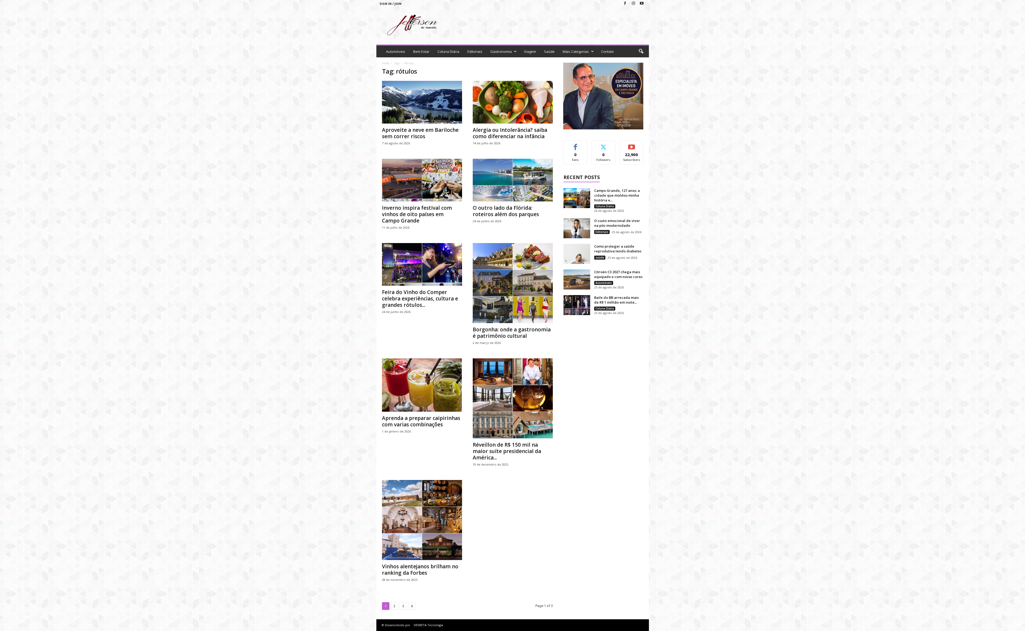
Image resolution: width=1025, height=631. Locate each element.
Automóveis (395, 51)
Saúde (549, 51)
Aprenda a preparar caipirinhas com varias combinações (421, 421)
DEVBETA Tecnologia (428, 625)
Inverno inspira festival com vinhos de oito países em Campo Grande (417, 214)
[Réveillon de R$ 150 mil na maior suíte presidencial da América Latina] (513, 398)
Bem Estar (421, 51)
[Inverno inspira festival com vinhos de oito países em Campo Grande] (422, 180)
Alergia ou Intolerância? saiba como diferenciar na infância (510, 133)
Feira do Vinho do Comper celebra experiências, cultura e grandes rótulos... (420, 298)
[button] (641, 51)
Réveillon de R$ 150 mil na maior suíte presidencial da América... (507, 451)
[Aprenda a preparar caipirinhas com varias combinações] (422, 385)
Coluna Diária (448, 51)
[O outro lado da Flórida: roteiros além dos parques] (513, 180)
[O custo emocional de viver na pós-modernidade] (576, 228)
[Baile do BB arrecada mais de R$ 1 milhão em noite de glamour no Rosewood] (576, 305)
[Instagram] (633, 3)
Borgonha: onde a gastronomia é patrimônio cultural (512, 332)
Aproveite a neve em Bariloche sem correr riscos (420, 133)
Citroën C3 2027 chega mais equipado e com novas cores (618, 274)
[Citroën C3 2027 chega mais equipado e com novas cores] (576, 279)
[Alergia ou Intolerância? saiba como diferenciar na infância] (513, 102)
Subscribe (631, 144)
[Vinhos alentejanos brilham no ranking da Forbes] (422, 520)
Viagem (530, 51)
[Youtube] (641, 3)
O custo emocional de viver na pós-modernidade (617, 223)
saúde (600, 257)
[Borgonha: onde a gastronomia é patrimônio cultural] (513, 283)
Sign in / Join (390, 4)
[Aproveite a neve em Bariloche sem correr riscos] (422, 102)
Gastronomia (501, 51)
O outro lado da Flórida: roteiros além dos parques (506, 211)
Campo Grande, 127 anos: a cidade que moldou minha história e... (617, 195)
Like (575, 144)
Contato (607, 51)
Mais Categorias (576, 51)
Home (385, 63)
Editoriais (474, 51)
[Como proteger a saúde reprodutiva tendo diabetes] (576, 254)
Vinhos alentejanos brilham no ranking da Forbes (420, 569)
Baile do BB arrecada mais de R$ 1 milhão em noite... (616, 300)
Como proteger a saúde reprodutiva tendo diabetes (617, 248)
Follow (603, 144)
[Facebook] (625, 3)
